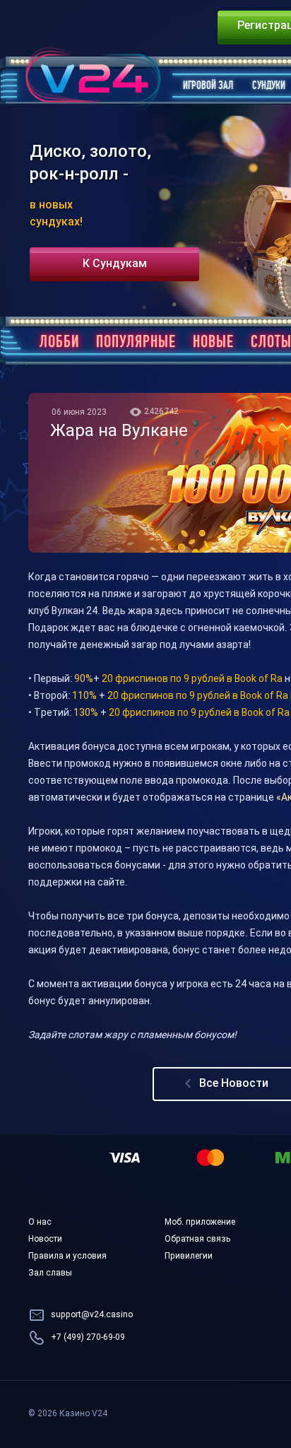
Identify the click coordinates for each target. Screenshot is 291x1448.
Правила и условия (67, 1256)
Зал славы (50, 1273)
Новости (45, 1239)
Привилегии (189, 1256)
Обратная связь (197, 1239)
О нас (40, 1222)
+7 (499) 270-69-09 (88, 1338)
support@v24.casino (92, 1315)
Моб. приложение (200, 1222)
